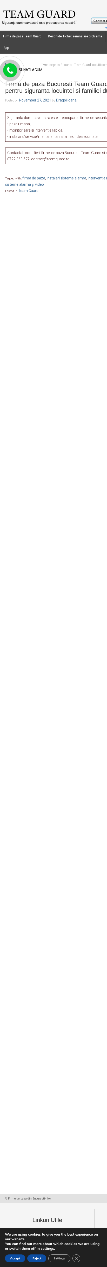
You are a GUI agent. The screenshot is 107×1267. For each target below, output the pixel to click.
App (6, 48)
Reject (36, 1258)
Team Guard (28, 191)
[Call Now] (9, 70)
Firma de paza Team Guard (22, 36)
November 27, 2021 (35, 100)
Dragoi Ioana (66, 100)
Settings (59, 1258)
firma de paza (33, 178)
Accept (15, 1258)
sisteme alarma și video (24, 184)
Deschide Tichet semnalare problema (75, 36)
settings (47, 1248)
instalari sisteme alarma (66, 178)
